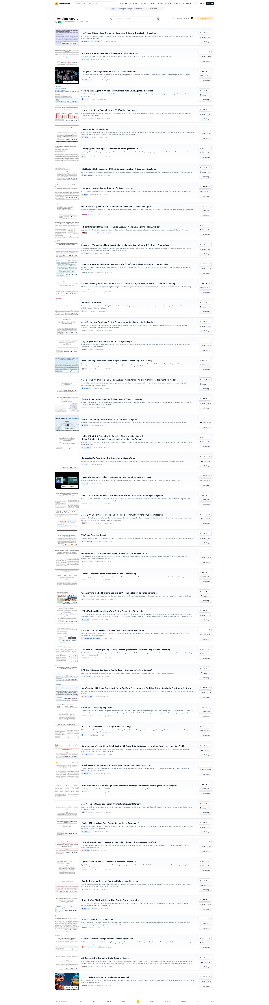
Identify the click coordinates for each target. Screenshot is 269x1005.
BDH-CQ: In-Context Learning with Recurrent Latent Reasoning (109, 53)
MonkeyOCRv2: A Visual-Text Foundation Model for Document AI (110, 823)
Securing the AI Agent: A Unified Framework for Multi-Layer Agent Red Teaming (117, 90)
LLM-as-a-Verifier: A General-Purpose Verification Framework (109, 110)
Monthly (186, 18)
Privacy (94, 1001)
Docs (169, 3)
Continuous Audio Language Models (97, 707)
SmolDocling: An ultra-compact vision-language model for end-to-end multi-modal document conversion (128, 379)
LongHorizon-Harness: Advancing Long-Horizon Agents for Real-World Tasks (116, 477)
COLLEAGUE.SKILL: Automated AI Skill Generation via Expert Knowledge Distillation (119, 169)
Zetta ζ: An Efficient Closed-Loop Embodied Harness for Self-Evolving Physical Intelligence (122, 514)
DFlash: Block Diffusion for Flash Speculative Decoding (106, 726)
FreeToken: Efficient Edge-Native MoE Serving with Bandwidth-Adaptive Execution (118, 33)
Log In (202, 3)
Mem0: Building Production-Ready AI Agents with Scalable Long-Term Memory (116, 360)
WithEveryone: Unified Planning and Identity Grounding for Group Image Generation (119, 592)
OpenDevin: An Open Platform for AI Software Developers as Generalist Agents (116, 206)
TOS (80, 1001)
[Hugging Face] (138, 1001)
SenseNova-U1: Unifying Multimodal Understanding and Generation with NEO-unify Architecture (125, 245)
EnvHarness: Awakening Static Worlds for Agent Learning (107, 188)
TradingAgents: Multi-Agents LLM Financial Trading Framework (109, 148)
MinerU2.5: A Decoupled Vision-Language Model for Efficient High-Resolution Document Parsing (124, 264)
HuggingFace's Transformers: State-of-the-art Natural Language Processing (115, 765)
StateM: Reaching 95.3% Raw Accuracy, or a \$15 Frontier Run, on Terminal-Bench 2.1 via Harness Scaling (128, 283)
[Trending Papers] (192, 18)
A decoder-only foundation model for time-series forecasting (108, 573)
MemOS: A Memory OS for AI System (97, 919)
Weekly (179, 18)
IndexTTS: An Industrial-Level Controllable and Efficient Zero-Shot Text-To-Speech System (122, 495)
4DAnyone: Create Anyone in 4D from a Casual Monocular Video (109, 71)
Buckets (157, 3)
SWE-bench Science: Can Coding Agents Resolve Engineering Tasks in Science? (116, 670)
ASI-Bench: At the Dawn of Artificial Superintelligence (105, 958)
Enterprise (180, 3)
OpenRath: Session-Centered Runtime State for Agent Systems (109, 881)
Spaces (145, 3)
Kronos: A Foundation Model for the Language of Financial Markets (111, 399)
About (109, 1001)
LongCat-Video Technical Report (96, 129)
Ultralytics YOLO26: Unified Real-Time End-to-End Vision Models (110, 900)
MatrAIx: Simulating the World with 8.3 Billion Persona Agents (109, 419)
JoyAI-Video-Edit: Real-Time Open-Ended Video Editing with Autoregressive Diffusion (119, 842)
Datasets (135, 3)
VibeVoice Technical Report (93, 535)
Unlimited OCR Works (91, 302)
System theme (62, 1001)
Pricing (188, 3)
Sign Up (210, 3)
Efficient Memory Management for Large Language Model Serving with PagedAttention (120, 226)
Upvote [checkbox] (205, 32)
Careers (123, 1001)
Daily (173, 18)
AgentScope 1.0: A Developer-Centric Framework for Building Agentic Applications (118, 322)
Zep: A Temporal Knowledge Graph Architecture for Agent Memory (111, 803)
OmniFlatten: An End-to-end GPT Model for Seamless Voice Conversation (114, 553)
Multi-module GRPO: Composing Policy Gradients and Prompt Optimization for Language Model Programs (129, 785)
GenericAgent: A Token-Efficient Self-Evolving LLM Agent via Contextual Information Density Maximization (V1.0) (132, 746)
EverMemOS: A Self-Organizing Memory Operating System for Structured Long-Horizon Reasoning (125, 649)
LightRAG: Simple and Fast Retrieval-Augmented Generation (108, 861)
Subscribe (153, 9)
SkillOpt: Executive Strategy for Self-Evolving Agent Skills (107, 938)
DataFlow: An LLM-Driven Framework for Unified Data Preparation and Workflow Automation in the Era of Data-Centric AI (136, 688)
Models (124, 3)
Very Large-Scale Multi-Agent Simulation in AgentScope (106, 341)
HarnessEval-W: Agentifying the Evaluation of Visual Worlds (108, 458)
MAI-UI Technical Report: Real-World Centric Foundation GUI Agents (112, 611)
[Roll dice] (158, 18)
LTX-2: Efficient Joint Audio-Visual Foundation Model (105, 977)
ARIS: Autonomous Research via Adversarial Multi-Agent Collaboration (112, 630)
